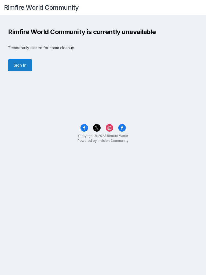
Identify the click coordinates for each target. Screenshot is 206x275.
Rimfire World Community (41, 7)
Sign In (20, 65)
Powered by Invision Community (103, 141)
